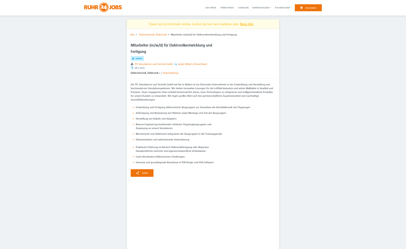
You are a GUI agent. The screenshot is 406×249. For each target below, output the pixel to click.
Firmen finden (227, 7)
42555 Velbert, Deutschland (192, 64)
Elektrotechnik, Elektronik (153, 34)
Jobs (132, 34)
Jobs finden (210, 7)
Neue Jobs (246, 24)
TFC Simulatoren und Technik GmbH (153, 64)
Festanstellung (170, 72)
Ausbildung (243, 7)
